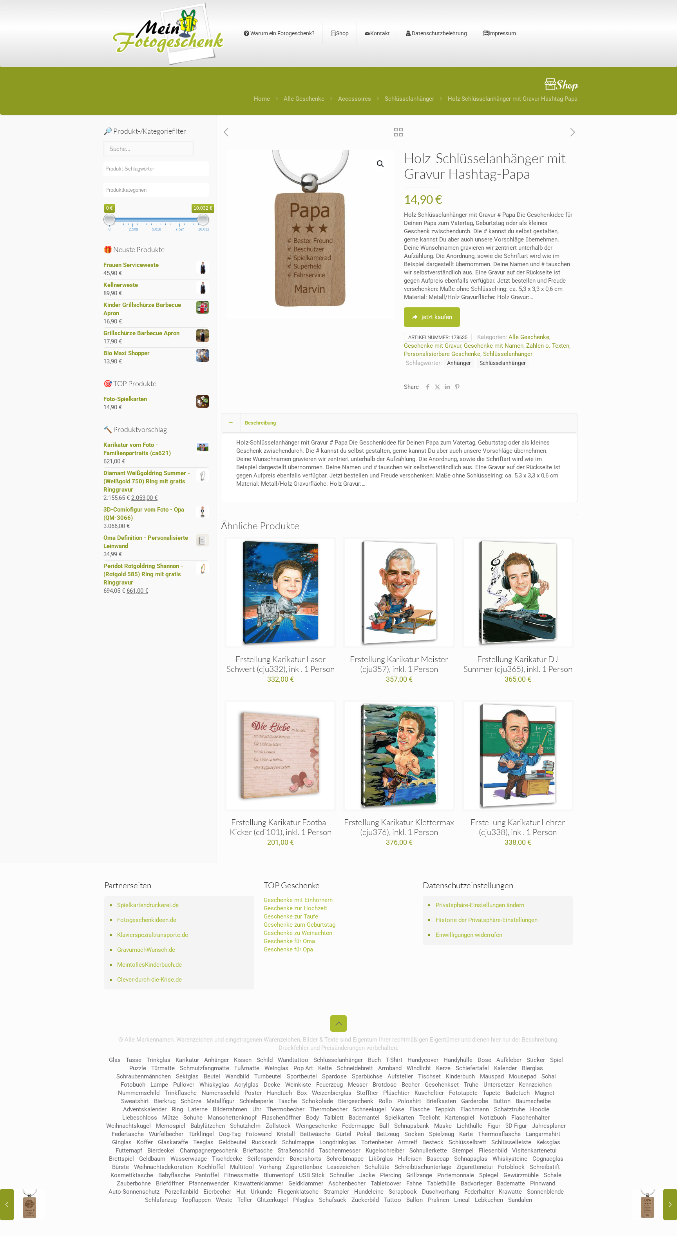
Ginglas (122, 1142)
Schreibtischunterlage (423, 1167)
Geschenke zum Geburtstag (299, 924)
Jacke (367, 1175)
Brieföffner (170, 1183)
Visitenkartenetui (534, 1150)
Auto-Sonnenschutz (134, 1191)
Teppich (445, 1109)
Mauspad (492, 1076)
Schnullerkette (428, 1150)
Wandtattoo (293, 1060)
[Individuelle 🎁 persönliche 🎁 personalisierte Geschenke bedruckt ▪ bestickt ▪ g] (168, 33)
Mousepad (522, 1076)
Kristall (286, 1134)
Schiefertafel (472, 1068)
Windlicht (419, 1068)
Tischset (429, 1076)
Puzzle (137, 1068)
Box (302, 1092)
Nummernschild (138, 1092)
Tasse (133, 1060)
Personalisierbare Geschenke (442, 354)
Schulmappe (298, 1142)
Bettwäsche (315, 1134)
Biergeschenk (355, 1101)
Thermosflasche (499, 1134)
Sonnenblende (545, 1191)
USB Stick (312, 1175)
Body (312, 1117)
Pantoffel (207, 1175)
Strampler (336, 1191)
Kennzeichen (535, 1084)
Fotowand (259, 1134)
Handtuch (279, 1092)
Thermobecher (285, 1109)
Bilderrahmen (230, 1109)
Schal (548, 1076)
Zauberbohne (134, 1183)
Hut (241, 1191)
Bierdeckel (161, 1150)
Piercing (390, 1175)
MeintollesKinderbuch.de (149, 964)
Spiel (556, 1060)
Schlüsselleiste (511, 1142)
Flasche (419, 1109)
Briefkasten (441, 1101)
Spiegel (488, 1175)
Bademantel (364, 1117)
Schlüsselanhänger (409, 98)
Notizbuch (493, 1117)
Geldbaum (152, 1158)
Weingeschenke (316, 1125)
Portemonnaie (455, 1175)
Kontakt (380, 33)
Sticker (536, 1060)
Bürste (120, 1167)
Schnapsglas (470, 1158)
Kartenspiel (459, 1117)
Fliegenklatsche (298, 1191)
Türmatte (163, 1068)
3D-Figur (516, 1125)
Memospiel (170, 1125)
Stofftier (367, 1092)
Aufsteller (400, 1076)
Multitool (242, 1167)
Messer (357, 1084)
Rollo (385, 1101)
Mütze (170, 1117)
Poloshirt (409, 1101)
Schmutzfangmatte (204, 1068)
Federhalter (479, 1191)
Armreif (407, 1142)
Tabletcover (386, 1183)
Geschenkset (442, 1084)
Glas (115, 1060)
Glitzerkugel (272, 1199)
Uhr (256, 1109)
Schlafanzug (161, 1199)
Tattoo (392, 1199)
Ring (177, 1109)
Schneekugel (369, 1109)
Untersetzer (498, 1084)
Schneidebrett (355, 1068)
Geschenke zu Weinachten (298, 933)
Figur (493, 1125)
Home (262, 98)
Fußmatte (246, 1068)
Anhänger (459, 363)
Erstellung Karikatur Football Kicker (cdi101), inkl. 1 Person (280, 827)
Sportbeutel (302, 1076)
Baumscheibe (533, 1101)
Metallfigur (220, 1101)
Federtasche (128, 1134)
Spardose (334, 1076)
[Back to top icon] (338, 1023)
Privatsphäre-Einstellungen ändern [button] (480, 905)
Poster (253, 1092)
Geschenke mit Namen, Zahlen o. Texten (516, 345)
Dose (484, 1060)
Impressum (502, 33)
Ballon (414, 1199)
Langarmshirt (543, 1134)
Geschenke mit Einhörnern (298, 900)
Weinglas (276, 1068)
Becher (411, 1084)
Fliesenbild (493, 1150)
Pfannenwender (209, 1183)
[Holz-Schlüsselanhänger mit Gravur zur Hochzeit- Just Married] (22, 1204)
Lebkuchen (489, 1199)
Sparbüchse (367, 1076)
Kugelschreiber (385, 1150)
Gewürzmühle (521, 1175)
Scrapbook (403, 1191)
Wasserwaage (188, 1158)
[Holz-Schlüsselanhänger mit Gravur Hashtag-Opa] (654, 1204)
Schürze (191, 1101)
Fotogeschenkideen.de (146, 920)
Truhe (471, 1084)
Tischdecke (227, 1158)
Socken (414, 1134)
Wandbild (237, 1076)
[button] (381, 164)
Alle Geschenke (304, 98)
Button (501, 1101)
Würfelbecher (166, 1134)
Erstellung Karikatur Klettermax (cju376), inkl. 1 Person (399, 827)
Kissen (243, 1060)
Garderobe (474, 1101)
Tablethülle (441, 1183)
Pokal (364, 1134)
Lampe (159, 1084)
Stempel (463, 1150)
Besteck (432, 1142)
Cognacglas (547, 1158)
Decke (272, 1084)
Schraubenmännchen (143, 1076)
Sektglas (187, 1076)
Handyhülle (457, 1060)
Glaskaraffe (173, 1142)
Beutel (212, 1076)
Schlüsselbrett (467, 1142)
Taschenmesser (339, 1150)
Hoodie (539, 1109)
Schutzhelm (245, 1125)
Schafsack (332, 1199)
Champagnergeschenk (209, 1150)
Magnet (544, 1092)
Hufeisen (410, 1158)
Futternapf (129, 1150)
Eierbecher (217, 1191)
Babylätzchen (207, 1125)
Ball (384, 1125)
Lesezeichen (343, 1167)
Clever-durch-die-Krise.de (149, 979)
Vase (397, 1109)
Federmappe (358, 1125)
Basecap (438, 1158)
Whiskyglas (214, 1084)
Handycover (422, 1060)
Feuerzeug (329, 1084)
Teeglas (203, 1142)
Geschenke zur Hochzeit (295, 908)
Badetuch (517, 1092)
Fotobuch (133, 1084)
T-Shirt (394, 1060)
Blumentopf (279, 1175)
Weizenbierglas (331, 1092)
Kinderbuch (460, 1076)
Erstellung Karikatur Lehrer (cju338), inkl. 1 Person (518, 827)
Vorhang (270, 1167)
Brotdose (384, 1084)
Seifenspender (265, 1158)
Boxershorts (305, 1158)
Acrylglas (246, 1084)
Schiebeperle (256, 1101)
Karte (466, 1134)
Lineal (462, 1199)
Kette (325, 1068)
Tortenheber (377, 1142)
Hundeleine (369, 1191)
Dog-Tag (230, 1134)
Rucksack (264, 1142)
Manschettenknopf (232, 1117)
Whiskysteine (509, 1158)
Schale (552, 1175)
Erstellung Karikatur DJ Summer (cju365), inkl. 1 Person (517, 664)
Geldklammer (305, 1183)
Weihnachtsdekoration (163, 1167)
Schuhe (193, 1117)
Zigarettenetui (474, 1167)
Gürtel (343, 1134)
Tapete (491, 1092)
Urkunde (261, 1191)
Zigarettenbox (304, 1167)
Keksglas (548, 1142)
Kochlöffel (211, 1167)
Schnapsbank (411, 1125)
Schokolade (317, 1101)
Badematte (511, 1183)
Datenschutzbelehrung (439, 33)
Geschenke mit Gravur (432, 345)
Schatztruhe (509, 1109)
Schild (265, 1060)
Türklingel (201, 1134)
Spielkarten (399, 1117)
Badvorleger (476, 1183)
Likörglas (381, 1158)
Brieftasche (258, 1150)
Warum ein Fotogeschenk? (282, 33)
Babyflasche (174, 1175)
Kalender (505, 1068)
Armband (390, 1068)
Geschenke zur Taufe (291, 916)
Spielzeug (441, 1134)
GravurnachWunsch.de (146, 949)
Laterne (198, 1109)
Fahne (414, 1183)
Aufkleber (508, 1060)
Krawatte (510, 1191)
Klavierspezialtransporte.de (152, 934)
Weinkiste (298, 1084)
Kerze (443, 1068)
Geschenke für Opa (288, 949)
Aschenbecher (347, 1183)
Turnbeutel (268, 1076)
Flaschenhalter (530, 1117)
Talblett (334, 1117)
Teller (244, 1199)
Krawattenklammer (258, 1183)
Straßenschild (296, 1150)
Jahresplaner (549, 1125)
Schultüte (377, 1167)
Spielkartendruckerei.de (148, 905)
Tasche (287, 1101)
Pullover (183, 1084)
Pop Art (303, 1068)
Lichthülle (469, 1125)
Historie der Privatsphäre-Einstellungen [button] (487, 920)
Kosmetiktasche (131, 1175)
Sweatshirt (135, 1101)
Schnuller (342, 1175)
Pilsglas (303, 1199)
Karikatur (187, 1060)
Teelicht (429, 1117)
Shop (342, 33)
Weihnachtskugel (128, 1125)
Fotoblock (511, 1167)
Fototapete (463, 1092)
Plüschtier (396, 1092)
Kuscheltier (429, 1092)
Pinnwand (542, 1183)
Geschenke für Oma (289, 941)
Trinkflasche (181, 1092)
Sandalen (520, 1199)
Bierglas (532, 1068)
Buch (374, 1060)
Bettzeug (388, 1134)
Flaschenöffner (281, 1117)
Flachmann (474, 1109)
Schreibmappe (345, 1158)
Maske (443, 1125)
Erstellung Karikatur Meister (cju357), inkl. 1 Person (399, 664)
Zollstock (278, 1125)
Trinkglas (158, 1060)
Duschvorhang (440, 1191)
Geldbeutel (232, 1142)
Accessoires (354, 98)
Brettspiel (121, 1158)
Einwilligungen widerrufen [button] (469, 934)
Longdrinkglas (337, 1142)
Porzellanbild (181, 1191)
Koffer (145, 1142)
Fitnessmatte (241, 1175)
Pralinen (438, 1199)
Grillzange (419, 1175)
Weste (224, 1199)
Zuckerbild (365, 1199)
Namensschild (220, 1092)
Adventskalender (145, 1109)
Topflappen (196, 1199)
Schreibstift (545, 1167)
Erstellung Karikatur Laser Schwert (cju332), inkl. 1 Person (280, 664)
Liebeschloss (139, 1117)
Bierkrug (165, 1101)
